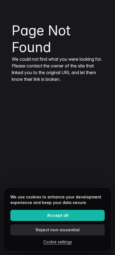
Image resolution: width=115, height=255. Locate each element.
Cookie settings (57, 241)
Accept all (57, 215)
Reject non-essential (58, 229)
